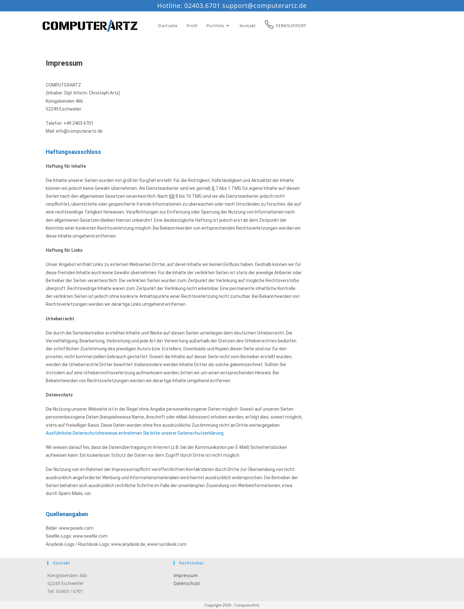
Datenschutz (187, 583)
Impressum (186, 575)
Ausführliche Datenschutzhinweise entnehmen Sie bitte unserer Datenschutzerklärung (134, 433)
